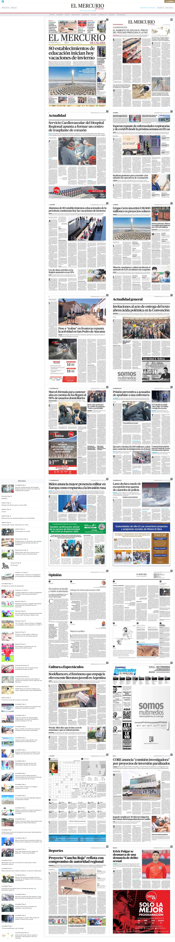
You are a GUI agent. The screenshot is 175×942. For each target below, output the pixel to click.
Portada (52, 14)
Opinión (67, 14)
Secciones (6, 7)
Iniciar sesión (169, 7)
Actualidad (59, 14)
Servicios (93, 14)
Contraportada (121, 14)
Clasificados (85, 14)
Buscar (14, 7)
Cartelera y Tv (103, 14)
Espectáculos (76, 14)
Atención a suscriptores (148, 7)
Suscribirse (160, 7)
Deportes (111, 14)
